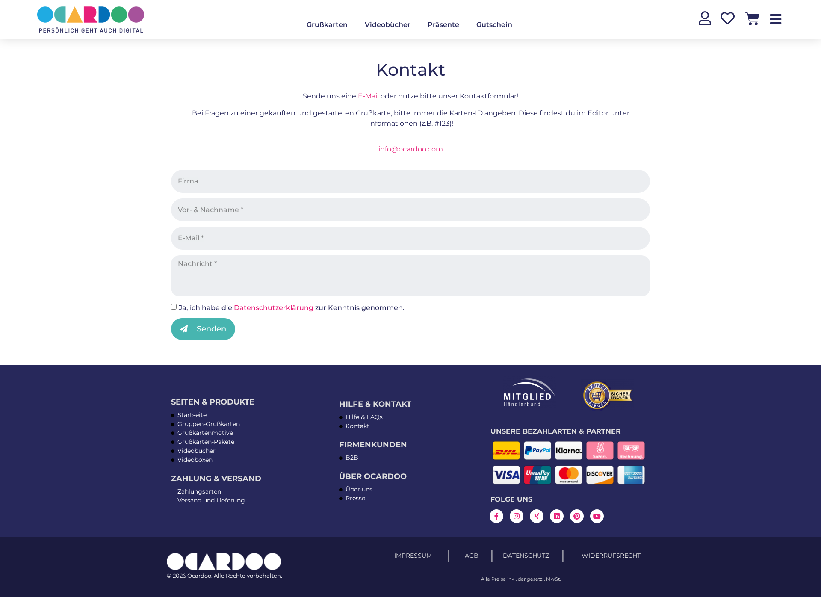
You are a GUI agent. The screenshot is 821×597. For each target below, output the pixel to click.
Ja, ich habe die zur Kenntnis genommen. (292, 308)
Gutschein (494, 25)
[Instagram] (516, 516)
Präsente (443, 25)
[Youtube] (597, 516)
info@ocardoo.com (410, 149)
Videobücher (387, 25)
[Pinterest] (577, 516)
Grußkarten (327, 25)
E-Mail (368, 96)
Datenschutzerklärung (273, 308)
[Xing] (536, 516)
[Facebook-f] (496, 516)
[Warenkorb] (752, 18)
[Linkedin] (557, 516)
